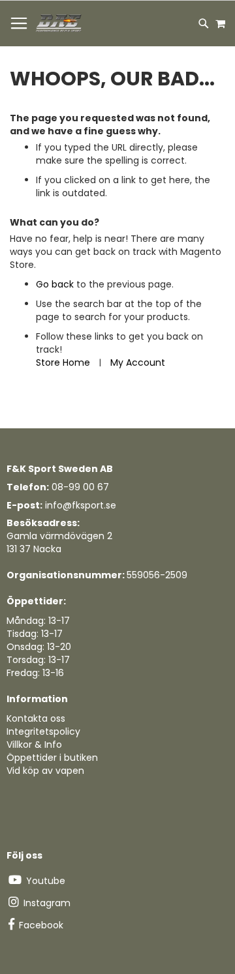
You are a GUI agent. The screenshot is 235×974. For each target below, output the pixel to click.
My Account (137, 362)
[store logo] (59, 23)
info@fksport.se (80, 505)
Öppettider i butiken (52, 757)
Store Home (63, 362)
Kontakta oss (36, 718)
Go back (55, 284)
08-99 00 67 (80, 487)
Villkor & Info (34, 744)
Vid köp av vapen (45, 770)
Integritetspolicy (43, 731)
